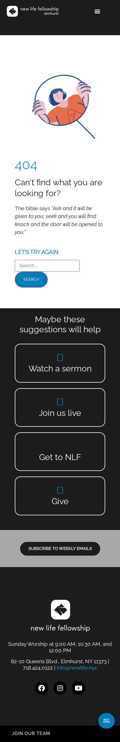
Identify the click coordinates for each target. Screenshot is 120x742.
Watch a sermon (60, 368)
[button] (97, 11)
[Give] (60, 490)
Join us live (60, 413)
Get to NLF (60, 457)
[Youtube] (78, 688)
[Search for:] (47, 266)
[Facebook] (41, 688)
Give (60, 501)
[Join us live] (60, 402)
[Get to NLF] (60, 446)
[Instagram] (60, 688)
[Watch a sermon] (60, 357)
